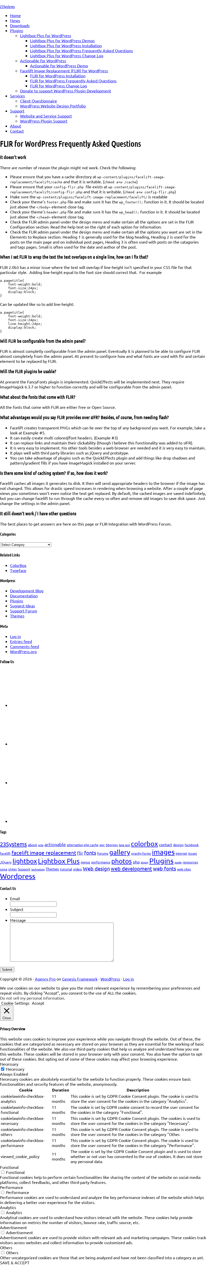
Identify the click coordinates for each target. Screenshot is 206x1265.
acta (40, 845)
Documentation (24, 595)
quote (178, 862)
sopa (3, 869)
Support (24, 869)
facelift (5, 853)
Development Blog (26, 590)
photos (121, 861)
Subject (16, 909)
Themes (17, 615)
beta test (124, 845)
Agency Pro (45, 978)
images (163, 852)
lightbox (25, 861)
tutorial (66, 869)
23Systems (7, 6)
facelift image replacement (44, 852)
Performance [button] (11, 1187)
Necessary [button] (9, 1063)
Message (18, 920)
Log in (15, 636)
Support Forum (23, 610)
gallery (119, 852)
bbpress (112, 845)
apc (102, 845)
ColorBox (18, 565)
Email (15, 898)
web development (131, 868)
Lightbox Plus (59, 861)
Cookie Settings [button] (15, 1002)
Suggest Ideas (22, 605)
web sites (184, 869)
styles (12, 869)
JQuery (6, 862)
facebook (192, 845)
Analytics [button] (8, 1207)
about (32, 844)
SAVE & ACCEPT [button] (14, 1262)
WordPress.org (23, 651)
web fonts (164, 868)
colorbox (144, 843)
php (136, 861)
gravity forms (141, 853)
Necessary (15, 1068)
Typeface (18, 570)
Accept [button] (38, 1002)
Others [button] (6, 1247)
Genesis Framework (79, 978)
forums (102, 853)
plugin (144, 862)
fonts (90, 852)
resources (190, 862)
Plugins (16, 600)
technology (38, 869)
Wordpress (17, 876)
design (178, 844)
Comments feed (24, 646)
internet (181, 853)
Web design (96, 868)
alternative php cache (82, 845)
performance (100, 862)
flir (80, 852)
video (77, 869)
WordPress (110, 978)
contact (165, 844)
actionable (55, 844)
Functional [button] (9, 1167)
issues (192, 853)
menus (85, 862)
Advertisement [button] (13, 1227)
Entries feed (21, 641)
